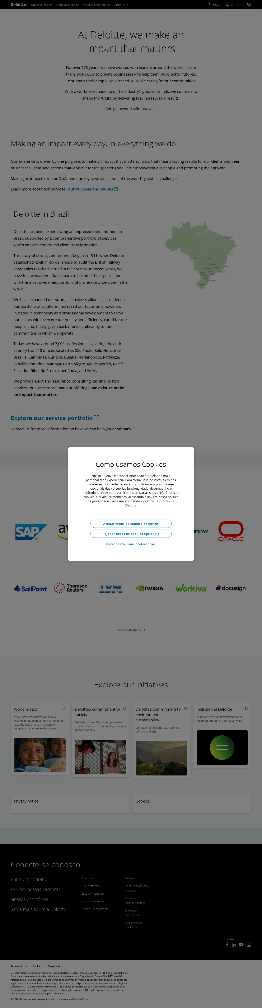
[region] (131, 504)
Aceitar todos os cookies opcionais (131, 524)
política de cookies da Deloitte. (149, 503)
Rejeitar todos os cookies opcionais (131, 534)
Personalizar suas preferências (131, 544)
